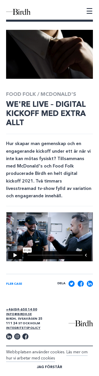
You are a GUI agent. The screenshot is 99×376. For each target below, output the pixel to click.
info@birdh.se (19, 314)
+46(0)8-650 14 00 (21, 309)
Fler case (14, 284)
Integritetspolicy (23, 328)
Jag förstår (49, 367)
